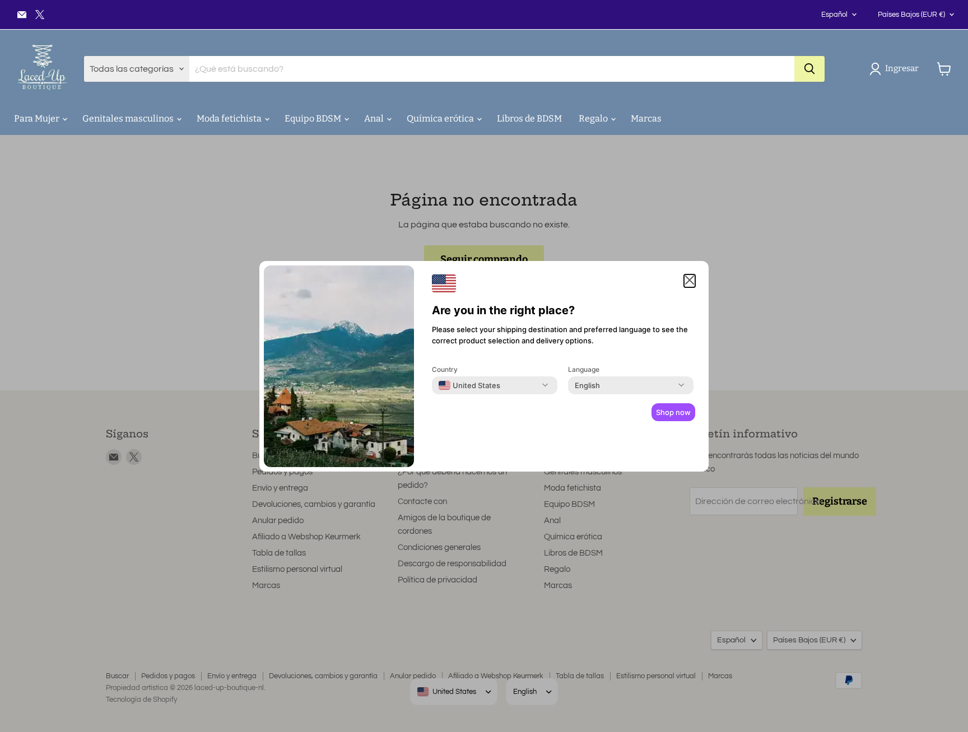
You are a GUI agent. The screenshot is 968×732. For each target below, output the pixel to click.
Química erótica (441, 118)
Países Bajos (911, 14)
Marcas (646, 118)
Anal (374, 118)
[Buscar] (809, 69)
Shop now (673, 412)
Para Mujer (37, 118)
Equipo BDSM (314, 118)
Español (834, 14)
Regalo (594, 118)
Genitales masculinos (128, 118)
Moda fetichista (230, 118)
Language (583, 369)
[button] (896, 69)
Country (445, 369)
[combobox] (469, 385)
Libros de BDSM (529, 118)
